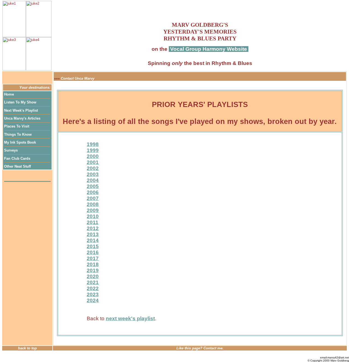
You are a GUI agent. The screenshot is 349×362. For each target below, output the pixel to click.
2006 (93, 192)
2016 (93, 252)
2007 (93, 198)
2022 (93, 288)
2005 (93, 186)
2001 (93, 162)
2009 (93, 210)
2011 (92, 222)
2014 (93, 240)
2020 (93, 276)
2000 (93, 156)
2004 (93, 180)
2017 (93, 258)
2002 (93, 168)
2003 (93, 174)
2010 (93, 216)
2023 (93, 294)
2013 (93, 234)
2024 (93, 300)
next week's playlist (130, 318)
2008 (93, 204)
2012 (93, 228)
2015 (93, 246)
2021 (93, 282)
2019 (93, 270)
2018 (93, 264)
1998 (93, 144)
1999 (93, 150)
